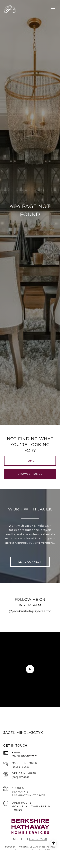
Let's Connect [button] (30, 561)
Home (30, 460)
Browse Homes (30, 473)
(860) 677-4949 (21, 777)
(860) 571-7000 (38, 838)
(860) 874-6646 (20, 766)
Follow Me (30, 621)
